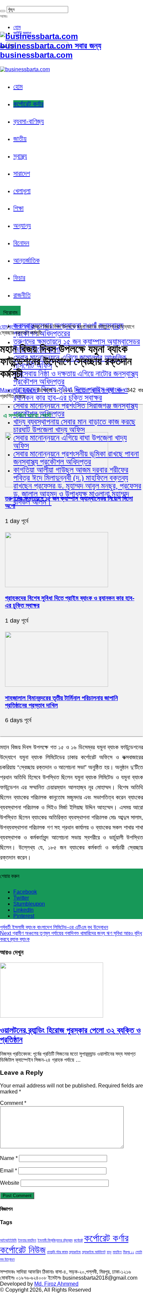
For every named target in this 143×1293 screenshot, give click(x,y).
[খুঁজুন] (2, 11)
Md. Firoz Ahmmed (56, 1284)
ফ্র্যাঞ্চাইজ (75, 1252)
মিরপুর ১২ (128, 1252)
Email (8, 1170)
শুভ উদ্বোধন (7, 1259)
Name (9, 1158)
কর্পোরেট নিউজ (23, 1249)
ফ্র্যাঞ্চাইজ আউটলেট (93, 1252)
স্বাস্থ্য (20, 156)
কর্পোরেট (78, 1240)
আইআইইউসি (8, 1240)
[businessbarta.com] (25, 69)
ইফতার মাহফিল (27, 1240)
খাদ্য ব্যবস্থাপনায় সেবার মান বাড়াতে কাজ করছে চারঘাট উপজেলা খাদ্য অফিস (74, 425)
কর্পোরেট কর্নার (28, 104)
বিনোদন (21, 243)
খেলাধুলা (22, 191)
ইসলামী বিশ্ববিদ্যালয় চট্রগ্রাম (55, 1240)
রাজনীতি (22, 295)
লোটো (138, 1252)
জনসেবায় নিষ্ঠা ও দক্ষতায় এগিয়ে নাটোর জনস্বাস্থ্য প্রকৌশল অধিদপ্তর (75, 377)
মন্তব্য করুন (113, 390)
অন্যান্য (22, 225)
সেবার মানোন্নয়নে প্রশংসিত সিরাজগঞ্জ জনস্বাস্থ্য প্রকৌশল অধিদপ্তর (75, 409)
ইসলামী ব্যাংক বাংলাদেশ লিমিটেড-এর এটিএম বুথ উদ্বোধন (54, 927)
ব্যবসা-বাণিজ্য (28, 121)
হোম (17, 27)
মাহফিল (117, 1252)
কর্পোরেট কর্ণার (106, 1238)
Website (9, 1183)
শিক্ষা (18, 208)
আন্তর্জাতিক (26, 260)
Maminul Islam (18, 390)
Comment (13, 1103)
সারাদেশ (21, 173)
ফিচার (19, 277)
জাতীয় (20, 138)
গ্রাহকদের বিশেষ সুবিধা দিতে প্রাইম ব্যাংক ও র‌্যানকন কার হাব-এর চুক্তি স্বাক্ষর (70, 393)
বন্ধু (109, 1252)
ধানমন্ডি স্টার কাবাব (57, 1252)
